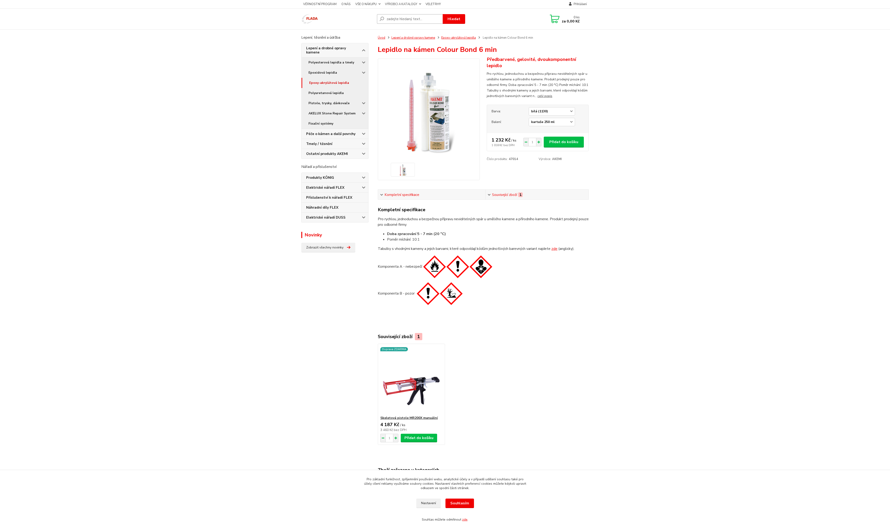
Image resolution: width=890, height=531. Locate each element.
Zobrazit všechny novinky (324, 247)
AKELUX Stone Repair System (332, 113)
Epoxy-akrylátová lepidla (329, 83)
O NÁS (345, 4)
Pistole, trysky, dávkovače (329, 103)
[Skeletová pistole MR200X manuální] (411, 379)
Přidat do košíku (563, 142)
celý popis (544, 96)
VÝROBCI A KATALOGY (401, 4)
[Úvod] (337, 19)
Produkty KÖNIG (320, 177)
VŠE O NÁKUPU (366, 4)
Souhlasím (459, 503)
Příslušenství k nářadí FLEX (329, 197)
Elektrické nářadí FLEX (325, 187)
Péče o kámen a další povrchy (331, 134)
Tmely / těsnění (319, 143)
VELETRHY (433, 4)
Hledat (454, 19)
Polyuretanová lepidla (326, 93)
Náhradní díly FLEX (322, 207)
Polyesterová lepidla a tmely (331, 62)
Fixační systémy (320, 123)
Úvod (381, 38)
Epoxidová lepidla (322, 72)
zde (554, 248)
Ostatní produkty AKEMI (327, 153)
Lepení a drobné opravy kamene (326, 50)
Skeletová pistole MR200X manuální (409, 418)
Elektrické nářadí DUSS (326, 217)
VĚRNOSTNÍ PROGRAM (320, 4)
